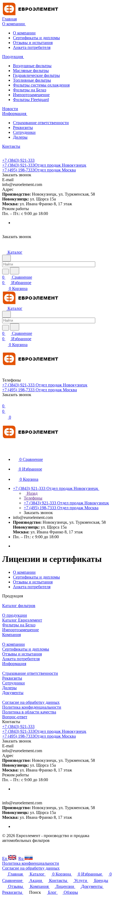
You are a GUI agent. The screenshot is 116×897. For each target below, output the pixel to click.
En (5, 858)
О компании (24, 33)
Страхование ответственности (41, 122)
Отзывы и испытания (33, 42)
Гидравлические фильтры (36, 75)
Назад (31, 493)
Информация (14, 663)
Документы (12, 692)
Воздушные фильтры (32, 65)
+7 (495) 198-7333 (39, 170)
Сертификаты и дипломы (36, 37)
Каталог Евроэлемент (22, 620)
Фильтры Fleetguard (31, 99)
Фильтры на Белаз (29, 90)
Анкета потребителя (31, 47)
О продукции (14, 615)
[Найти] (14, 270)
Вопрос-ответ (14, 717)
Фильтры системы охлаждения (41, 85)
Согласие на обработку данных (31, 702)
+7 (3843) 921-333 (18, 160)
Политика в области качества (29, 712)
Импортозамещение (31, 94)
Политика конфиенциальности (30, 863)
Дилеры (20, 137)
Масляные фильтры (31, 70)
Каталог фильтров (18, 605)
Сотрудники (24, 132)
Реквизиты (23, 127)
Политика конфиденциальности (31, 707)
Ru (21, 858)
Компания (11, 634)
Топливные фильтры (32, 80)
